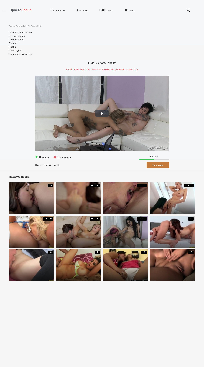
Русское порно (17, 36)
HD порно (130, 10)
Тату (135, 69)
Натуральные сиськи (121, 69)
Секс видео (15, 50)
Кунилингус (80, 69)
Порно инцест (16, 39)
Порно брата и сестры (21, 54)
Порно (12, 46)
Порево (13, 43)
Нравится (44, 157)
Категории (82, 10)
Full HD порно (106, 10)
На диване (104, 69)
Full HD (69, 69)
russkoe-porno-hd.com (20, 32)
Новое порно (58, 10)
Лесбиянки (92, 69)
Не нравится (64, 157)
